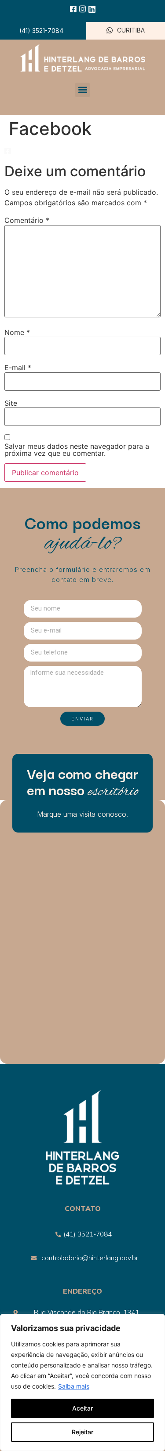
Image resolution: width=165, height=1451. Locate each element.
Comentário (26, 220)
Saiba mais (73, 1386)
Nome (17, 332)
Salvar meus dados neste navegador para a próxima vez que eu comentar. (76, 450)
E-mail (17, 367)
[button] (82, 90)
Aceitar (82, 1408)
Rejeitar (82, 1432)
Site (10, 403)
